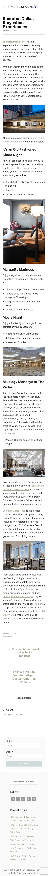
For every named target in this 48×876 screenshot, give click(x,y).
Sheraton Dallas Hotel (14, 41)
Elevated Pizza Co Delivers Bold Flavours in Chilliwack (23, 838)
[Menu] (4, 7)
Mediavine (35, 873)
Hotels (5, 636)
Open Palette (26, 589)
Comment (8, 710)
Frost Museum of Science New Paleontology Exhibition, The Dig (23, 848)
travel (10, 636)
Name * (10, 740)
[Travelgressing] (23, 7)
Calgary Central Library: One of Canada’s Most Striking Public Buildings (24, 828)
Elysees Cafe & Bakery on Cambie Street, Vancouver (22, 819)
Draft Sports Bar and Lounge (18, 596)
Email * (9, 751)
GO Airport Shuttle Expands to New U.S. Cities (23, 858)
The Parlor (22, 168)
